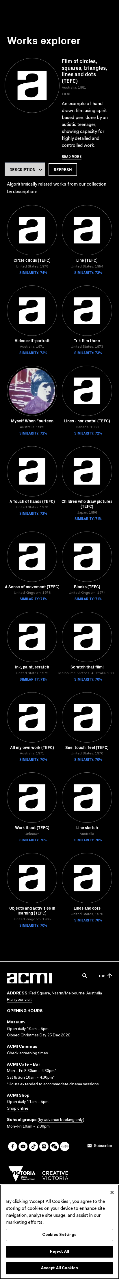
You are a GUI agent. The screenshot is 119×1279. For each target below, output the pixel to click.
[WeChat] (54, 1146)
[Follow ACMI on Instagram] (44, 1146)
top (101, 975)
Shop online (17, 1109)
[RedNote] (64, 1146)
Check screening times (27, 1053)
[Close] (112, 1192)
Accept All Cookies (59, 1268)
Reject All (59, 1252)
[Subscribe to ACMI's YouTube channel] (23, 1146)
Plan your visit (19, 1000)
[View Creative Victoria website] (38, 1175)
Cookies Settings (59, 1235)
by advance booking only (61, 1120)
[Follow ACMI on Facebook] (12, 1146)
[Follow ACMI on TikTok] (33, 1146)
